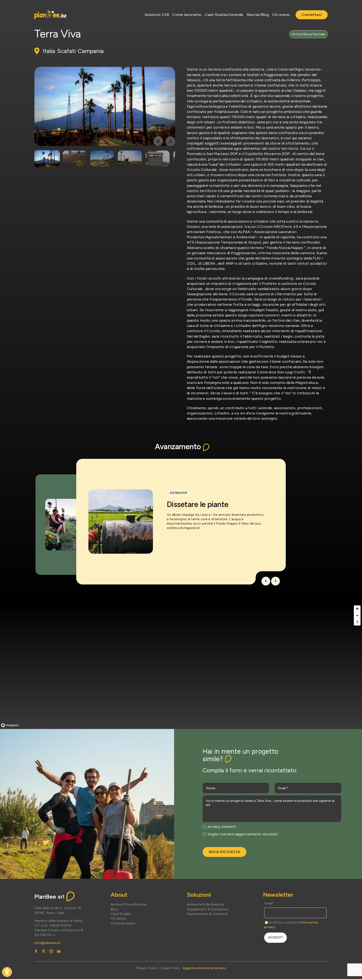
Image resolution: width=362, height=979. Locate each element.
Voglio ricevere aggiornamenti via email (243, 834)
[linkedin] (59, 951)
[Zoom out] (357, 615)
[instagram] (51, 951)
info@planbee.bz (47, 943)
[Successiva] (275, 581)
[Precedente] (265, 581)
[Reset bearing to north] (357, 622)
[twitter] (43, 951)
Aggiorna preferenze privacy (204, 968)
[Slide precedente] (158, 141)
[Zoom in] (357, 608)
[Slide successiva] (170, 141)
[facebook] (36, 951)
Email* (269, 903)
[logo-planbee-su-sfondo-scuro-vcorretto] (50, 12)
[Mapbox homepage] (10, 725)
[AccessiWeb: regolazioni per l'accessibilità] (7, 972)
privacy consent (222, 826)
